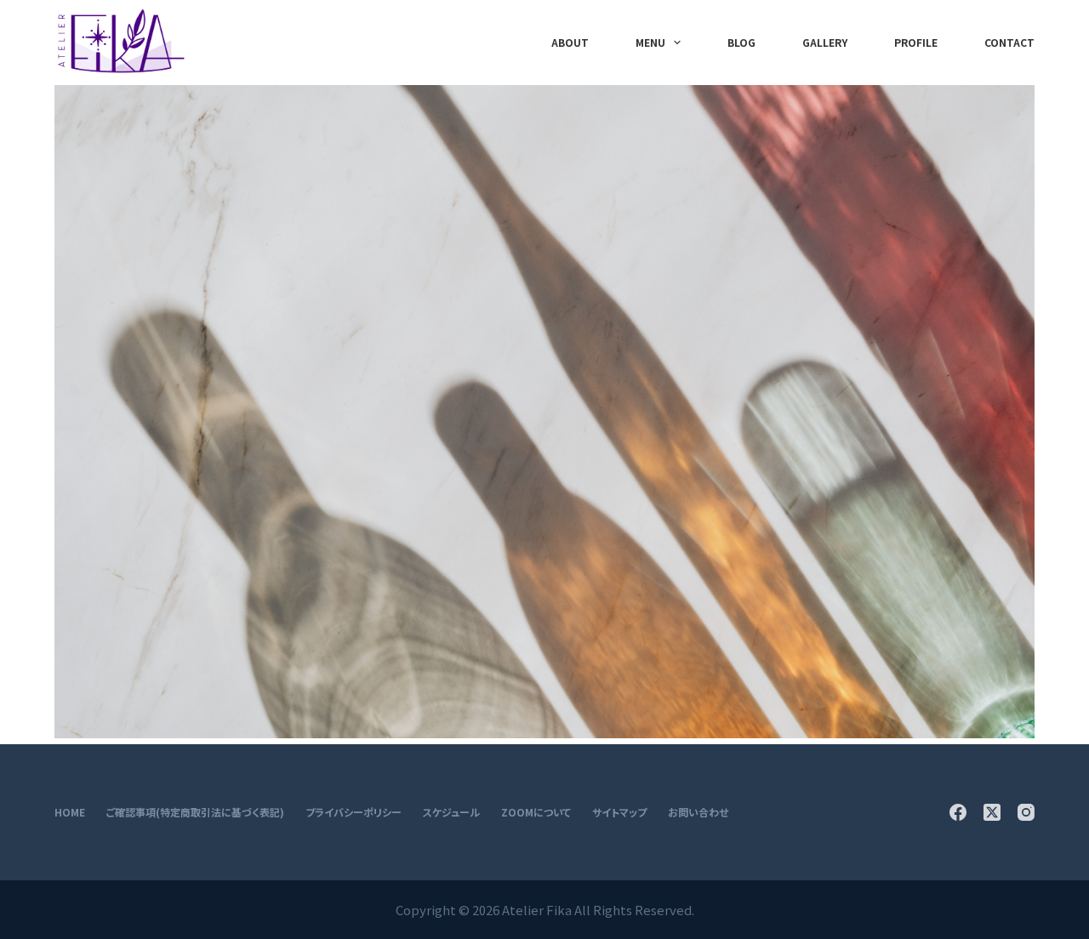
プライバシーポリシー (353, 812)
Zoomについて (536, 812)
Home (69, 812)
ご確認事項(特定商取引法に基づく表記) (195, 812)
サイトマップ (619, 812)
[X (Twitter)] (992, 812)
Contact (1009, 42)
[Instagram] (1026, 812)
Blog (741, 42)
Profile (916, 42)
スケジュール (451, 812)
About (570, 42)
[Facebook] (957, 812)
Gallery (824, 42)
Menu (650, 42)
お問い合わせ (698, 812)
